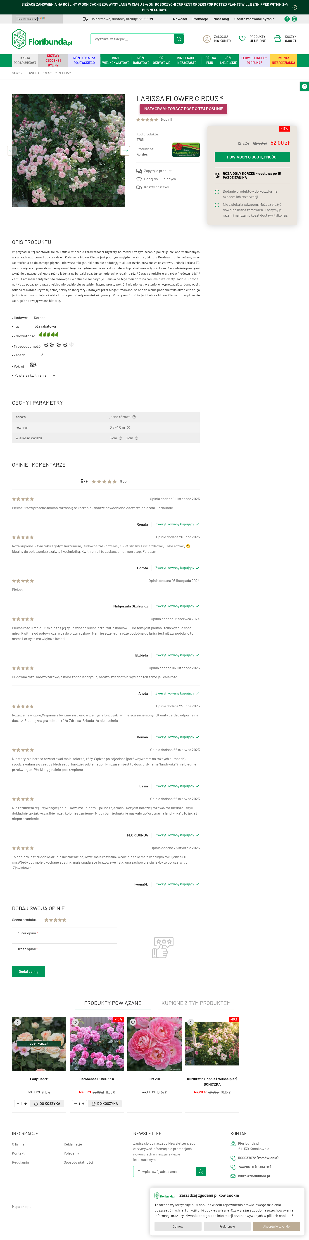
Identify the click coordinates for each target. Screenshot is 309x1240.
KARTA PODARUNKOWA (25, 60)
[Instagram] (294, 19)
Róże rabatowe (141, 60)
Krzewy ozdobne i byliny (53, 60)
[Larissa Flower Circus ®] (68, 150)
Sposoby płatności (78, 1162)
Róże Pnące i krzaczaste (187, 60)
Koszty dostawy (156, 187)
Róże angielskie (228, 60)
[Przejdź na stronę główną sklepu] (42, 39)
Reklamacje (73, 1144)
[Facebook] (287, 19)
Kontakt (18, 1153)
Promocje (200, 19)
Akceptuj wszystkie (276, 1226)
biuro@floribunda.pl (254, 1176)
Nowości (180, 19)
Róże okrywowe (161, 60)
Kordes (142, 154)
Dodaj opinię (28, 971)
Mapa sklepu (21, 1207)
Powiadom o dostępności (252, 157)
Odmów (178, 1226)
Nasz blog (221, 19)
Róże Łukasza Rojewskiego (84, 60)
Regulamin (20, 1162)
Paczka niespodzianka (283, 60)
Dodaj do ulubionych (160, 179)
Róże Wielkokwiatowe (115, 60)
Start (16, 73)
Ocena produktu (24, 920)
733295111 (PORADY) (254, 1167)
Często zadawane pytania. (254, 19)
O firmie (18, 1144)
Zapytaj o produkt (158, 171)
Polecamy (71, 1153)
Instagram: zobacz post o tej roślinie (183, 109)
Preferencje (227, 1226)
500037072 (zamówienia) (258, 1158)
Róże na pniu (210, 60)
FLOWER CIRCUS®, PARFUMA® (254, 60)
